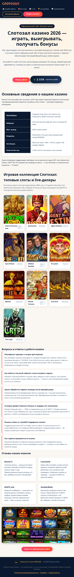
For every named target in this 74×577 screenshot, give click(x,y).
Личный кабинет (12, 14)
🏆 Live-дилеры (43, 9)
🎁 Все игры (22, 9)
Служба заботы (54, 573)
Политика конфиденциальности (26, 573)
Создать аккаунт (33, 14)
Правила (43, 573)
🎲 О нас (32, 9)
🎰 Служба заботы (9, 9)
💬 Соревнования (57, 9)
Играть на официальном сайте (37, 549)
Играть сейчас (21, 80)
